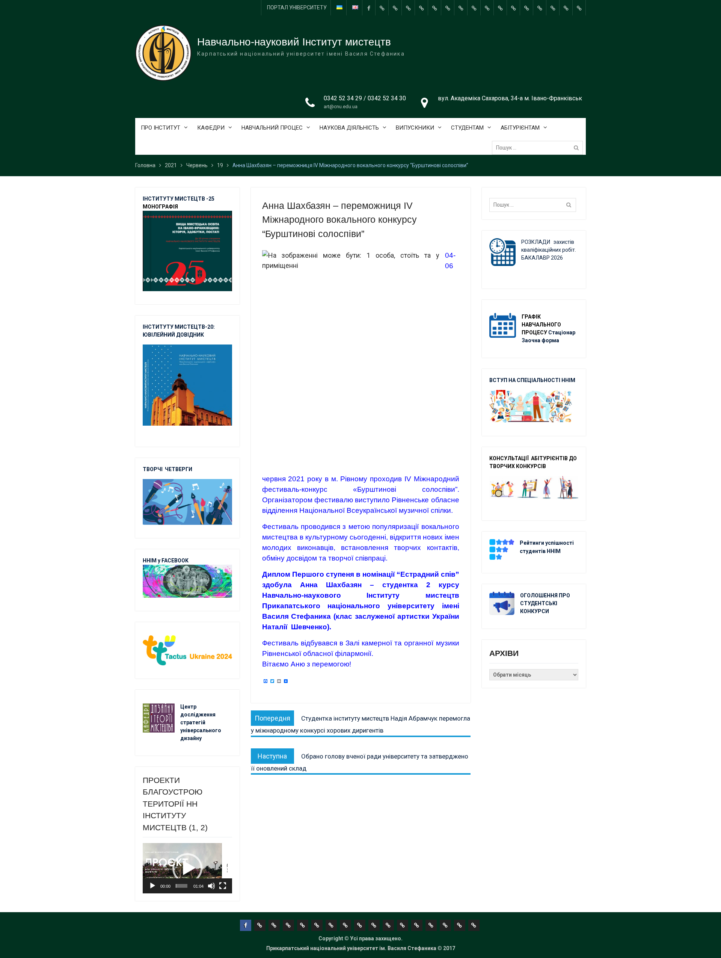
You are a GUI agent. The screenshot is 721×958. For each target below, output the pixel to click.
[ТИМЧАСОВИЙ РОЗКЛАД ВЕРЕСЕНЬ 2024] (566, 7)
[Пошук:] (539, 148)
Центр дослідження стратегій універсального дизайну (200, 722)
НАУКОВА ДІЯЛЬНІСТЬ (349, 127)
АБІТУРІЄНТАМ (520, 127)
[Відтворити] (152, 886)
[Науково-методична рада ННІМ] (474, 7)
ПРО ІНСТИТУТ (160, 127)
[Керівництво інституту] (382, 7)
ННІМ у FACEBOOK (166, 561)
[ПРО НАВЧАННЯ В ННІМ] (513, 7)
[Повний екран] (222, 886)
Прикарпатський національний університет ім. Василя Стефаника (351, 948)
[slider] (181, 886)
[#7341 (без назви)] (421, 7)
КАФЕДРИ (211, 127)
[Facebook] (369, 7)
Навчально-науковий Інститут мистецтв (294, 42)
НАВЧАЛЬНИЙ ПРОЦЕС (272, 127)
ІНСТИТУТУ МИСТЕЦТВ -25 (178, 199)
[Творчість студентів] (461, 7)
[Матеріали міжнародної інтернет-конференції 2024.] (579, 7)
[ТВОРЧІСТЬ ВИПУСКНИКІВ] (434, 7)
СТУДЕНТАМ (467, 127)
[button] (187, 868)
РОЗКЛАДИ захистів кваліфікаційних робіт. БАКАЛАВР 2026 (548, 250)
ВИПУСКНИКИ (415, 127)
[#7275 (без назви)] (408, 7)
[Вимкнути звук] (211, 886)
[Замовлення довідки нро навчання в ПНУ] (487, 7)
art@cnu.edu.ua (340, 106)
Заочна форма (541, 340)
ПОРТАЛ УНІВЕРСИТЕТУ (297, 8)
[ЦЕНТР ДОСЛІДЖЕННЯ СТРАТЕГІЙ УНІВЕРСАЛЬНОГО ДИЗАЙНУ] (553, 7)
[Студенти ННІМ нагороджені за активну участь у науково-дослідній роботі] (539, 7)
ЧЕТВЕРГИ (178, 469)
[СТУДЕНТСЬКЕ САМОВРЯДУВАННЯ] (395, 7)
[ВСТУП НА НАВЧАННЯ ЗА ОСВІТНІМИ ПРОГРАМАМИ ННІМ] (526, 7)
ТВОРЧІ (154, 469)
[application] (187, 868)
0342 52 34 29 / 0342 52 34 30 (365, 98)
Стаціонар (562, 332)
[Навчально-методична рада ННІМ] (447, 7)
